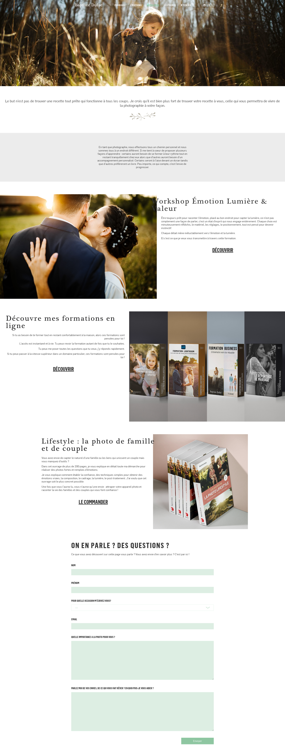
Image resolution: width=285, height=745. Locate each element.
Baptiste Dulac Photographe (88, 5)
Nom (73, 565)
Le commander (93, 501)
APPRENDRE (153, 5)
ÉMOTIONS (136, 5)
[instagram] (205, 5)
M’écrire (186, 5)
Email (74, 619)
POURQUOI (120, 5)
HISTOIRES (170, 5)
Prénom (75, 582)
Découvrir (222, 250)
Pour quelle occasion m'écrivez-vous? (91, 600)
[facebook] (209, 5)
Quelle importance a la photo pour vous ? (93, 637)
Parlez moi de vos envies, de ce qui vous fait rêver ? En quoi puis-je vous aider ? (112, 688)
